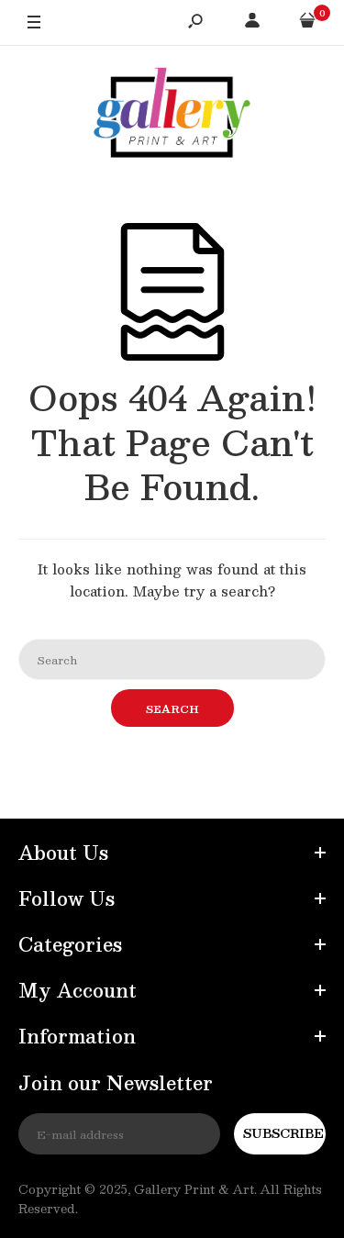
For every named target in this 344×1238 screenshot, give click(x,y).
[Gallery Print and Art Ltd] (172, 116)
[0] (307, 23)
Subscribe (283, 1133)
